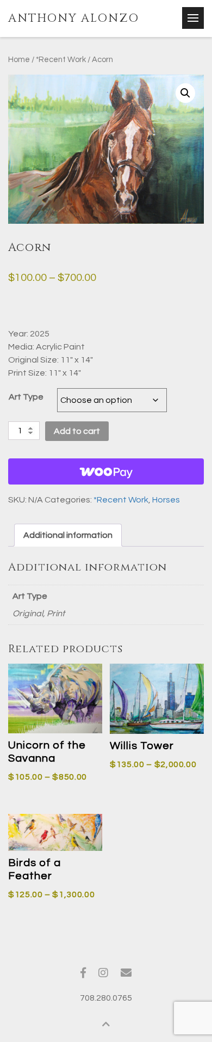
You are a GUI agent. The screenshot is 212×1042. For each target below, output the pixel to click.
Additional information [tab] (68, 535)
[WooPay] (106, 471)
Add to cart (77, 431)
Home (19, 60)
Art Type (26, 397)
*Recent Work (61, 60)
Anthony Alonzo (73, 18)
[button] (185, 93)
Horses (166, 499)
